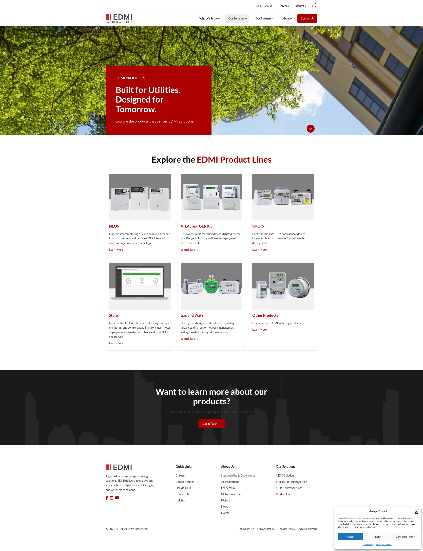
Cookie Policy (368, 544)
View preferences (405, 536)
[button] (416, 511)
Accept (350, 536)
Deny (378, 536)
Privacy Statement (384, 544)
